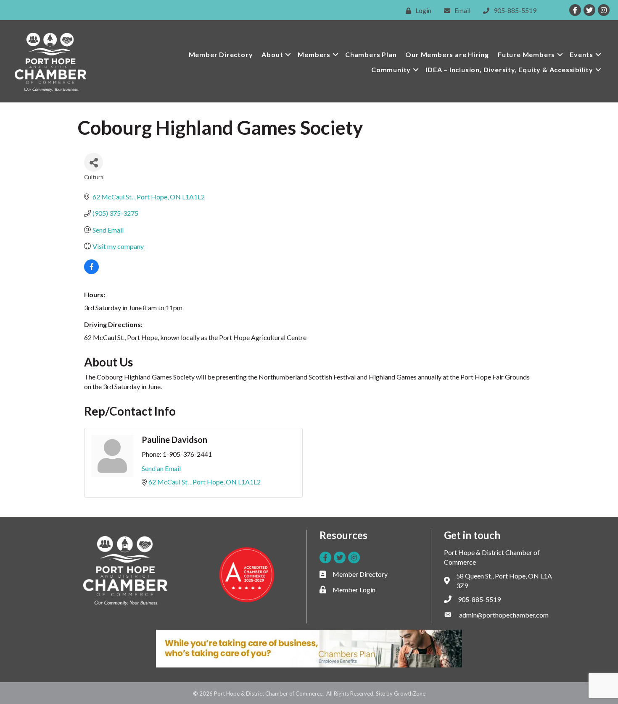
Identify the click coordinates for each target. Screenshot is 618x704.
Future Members (526, 54)
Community (391, 69)
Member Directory (221, 54)
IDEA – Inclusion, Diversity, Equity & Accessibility (509, 69)
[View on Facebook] (91, 271)
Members (314, 54)
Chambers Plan (370, 54)
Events (581, 54)
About (272, 54)
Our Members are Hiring (447, 54)
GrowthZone (409, 693)
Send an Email (161, 468)
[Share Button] (93, 162)
